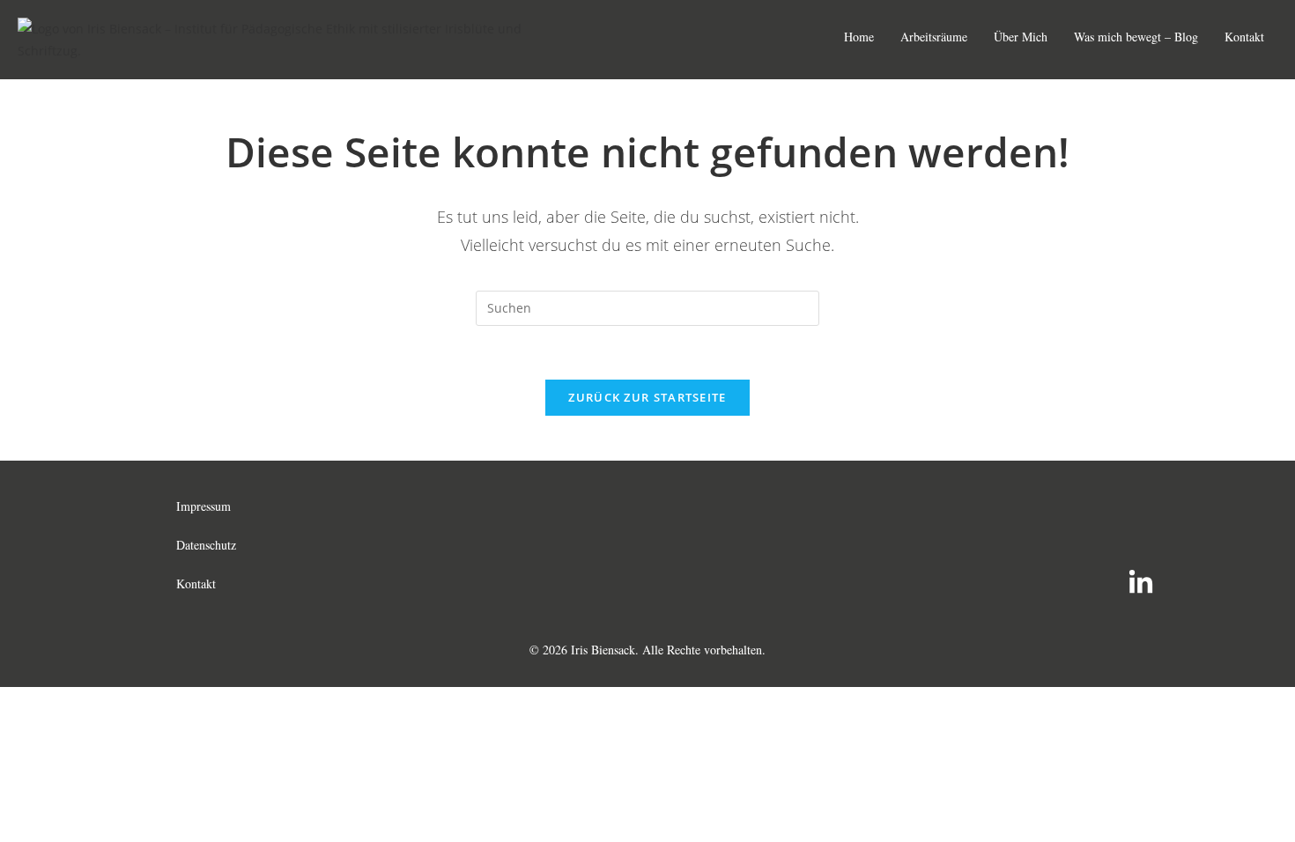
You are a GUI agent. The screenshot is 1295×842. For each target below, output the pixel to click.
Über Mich (1020, 36)
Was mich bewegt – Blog (1136, 36)
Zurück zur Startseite (647, 397)
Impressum (203, 506)
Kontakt (1244, 36)
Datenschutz (206, 544)
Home (859, 36)
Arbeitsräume (933, 36)
